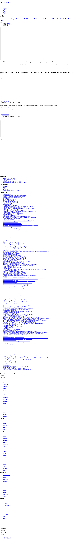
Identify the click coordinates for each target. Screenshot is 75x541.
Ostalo (4, 446)
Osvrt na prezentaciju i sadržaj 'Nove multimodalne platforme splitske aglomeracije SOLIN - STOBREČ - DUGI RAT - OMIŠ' (25, 285)
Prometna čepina (5, 336)
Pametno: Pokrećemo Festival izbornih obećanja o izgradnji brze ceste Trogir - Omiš (17, 311)
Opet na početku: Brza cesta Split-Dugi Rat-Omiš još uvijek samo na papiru (16, 284)
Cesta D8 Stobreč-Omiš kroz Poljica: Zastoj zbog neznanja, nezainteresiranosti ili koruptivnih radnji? (20, 331)
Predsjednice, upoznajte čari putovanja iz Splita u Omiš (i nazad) (14, 299)
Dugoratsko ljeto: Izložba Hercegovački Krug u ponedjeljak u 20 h (14, 182)
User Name (3, 528)
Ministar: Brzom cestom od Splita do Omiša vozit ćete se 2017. (13, 262)
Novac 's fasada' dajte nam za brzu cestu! (10, 215)
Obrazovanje (5, 386)
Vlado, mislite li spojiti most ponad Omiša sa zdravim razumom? (14, 303)
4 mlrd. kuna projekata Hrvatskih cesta (9, 358)
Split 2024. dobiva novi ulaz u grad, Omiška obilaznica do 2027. (14, 356)
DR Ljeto (4, 420)
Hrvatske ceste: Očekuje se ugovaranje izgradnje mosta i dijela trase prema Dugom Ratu (18, 206)
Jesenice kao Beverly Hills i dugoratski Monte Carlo (12, 294)
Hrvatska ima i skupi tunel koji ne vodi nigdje (10, 222)
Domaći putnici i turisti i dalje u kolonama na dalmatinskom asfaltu (14, 272)
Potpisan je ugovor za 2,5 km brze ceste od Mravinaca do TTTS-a (14, 368)
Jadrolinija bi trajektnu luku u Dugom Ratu (10, 205)
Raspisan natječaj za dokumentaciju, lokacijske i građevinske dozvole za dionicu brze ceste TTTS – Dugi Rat (21, 347)
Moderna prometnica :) (7, 194)
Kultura (4, 11)
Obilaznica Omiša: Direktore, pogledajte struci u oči (12, 267)
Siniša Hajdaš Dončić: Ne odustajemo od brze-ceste (12, 255)
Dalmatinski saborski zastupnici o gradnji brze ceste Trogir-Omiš (14, 228)
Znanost (4, 388)
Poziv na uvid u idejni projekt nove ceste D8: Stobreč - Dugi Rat (14, 196)
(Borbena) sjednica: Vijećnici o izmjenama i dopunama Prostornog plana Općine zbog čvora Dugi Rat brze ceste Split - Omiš (24, 269)
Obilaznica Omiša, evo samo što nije (9, 367)
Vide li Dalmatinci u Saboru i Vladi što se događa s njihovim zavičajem (15, 247)
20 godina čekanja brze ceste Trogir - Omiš (10, 249)
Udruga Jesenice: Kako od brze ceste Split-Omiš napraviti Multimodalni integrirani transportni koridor (20, 293)
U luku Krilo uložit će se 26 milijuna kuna (10, 282)
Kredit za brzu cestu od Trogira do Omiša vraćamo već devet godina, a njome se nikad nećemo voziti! (20, 279)
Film (3, 431)
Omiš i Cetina (5, 494)
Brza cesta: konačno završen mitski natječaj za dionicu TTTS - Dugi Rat (15, 350)
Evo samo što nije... (6, 363)
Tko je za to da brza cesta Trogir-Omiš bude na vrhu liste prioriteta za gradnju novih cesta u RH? (19, 217)
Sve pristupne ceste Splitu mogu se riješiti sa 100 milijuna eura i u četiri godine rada (17, 246)
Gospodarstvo (8, 23)
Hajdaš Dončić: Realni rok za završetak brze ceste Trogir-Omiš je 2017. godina (16, 261)
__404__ (4, 188)
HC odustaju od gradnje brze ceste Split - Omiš (11, 214)
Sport (4, 10)
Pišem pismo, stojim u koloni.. (8, 327)
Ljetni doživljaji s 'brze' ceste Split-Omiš (10, 310)
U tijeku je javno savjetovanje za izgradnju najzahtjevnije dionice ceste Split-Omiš (17, 369)
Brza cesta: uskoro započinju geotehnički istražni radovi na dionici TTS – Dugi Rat (17, 359)
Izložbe (4, 442)
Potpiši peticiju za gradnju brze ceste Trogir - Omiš (11, 218)
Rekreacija (5, 468)
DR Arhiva (5, 414)
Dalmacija (4, 496)
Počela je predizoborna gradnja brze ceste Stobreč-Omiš (12, 197)
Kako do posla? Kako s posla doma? (9, 335)
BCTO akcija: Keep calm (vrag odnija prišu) (10, 280)
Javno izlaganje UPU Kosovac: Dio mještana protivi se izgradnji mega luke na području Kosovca (19, 321)
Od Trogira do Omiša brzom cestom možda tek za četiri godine (13, 243)
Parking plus (5, 180)
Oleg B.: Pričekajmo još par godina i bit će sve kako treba (13, 352)
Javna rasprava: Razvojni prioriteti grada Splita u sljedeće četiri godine (15, 258)
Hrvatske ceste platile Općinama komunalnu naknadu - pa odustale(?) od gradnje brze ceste (18, 208)
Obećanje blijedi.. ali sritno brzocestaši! (9, 361)
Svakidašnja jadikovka (6, 328)
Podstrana (4, 520)
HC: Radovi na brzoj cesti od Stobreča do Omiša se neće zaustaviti (14, 207)
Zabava (4, 483)
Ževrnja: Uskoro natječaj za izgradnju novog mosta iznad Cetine (14, 324)
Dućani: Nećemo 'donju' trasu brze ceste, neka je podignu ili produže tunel (15, 273)
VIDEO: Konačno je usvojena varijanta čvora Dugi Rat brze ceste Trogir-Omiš (16, 309)
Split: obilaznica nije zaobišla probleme (9, 199)
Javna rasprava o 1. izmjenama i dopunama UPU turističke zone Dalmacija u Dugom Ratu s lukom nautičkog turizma (23, 333)
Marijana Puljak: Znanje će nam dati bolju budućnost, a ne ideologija (14, 257)
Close (1, 540)
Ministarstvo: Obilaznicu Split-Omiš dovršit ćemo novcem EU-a (14, 256)
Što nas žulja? (5, 276)
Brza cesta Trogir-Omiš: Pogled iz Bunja (10, 237)
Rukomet (4, 453)
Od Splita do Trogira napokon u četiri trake (10, 325)
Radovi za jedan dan (6, 198)
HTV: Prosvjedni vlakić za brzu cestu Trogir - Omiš (12, 233)
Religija (4, 407)
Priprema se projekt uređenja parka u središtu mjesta (12, 226)
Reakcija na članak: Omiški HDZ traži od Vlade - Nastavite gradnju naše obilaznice (17, 339)
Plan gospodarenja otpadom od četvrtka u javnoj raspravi (12, 307)
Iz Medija (4, 412)
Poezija (4, 427)
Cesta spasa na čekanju (7, 204)
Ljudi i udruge (7, 505)
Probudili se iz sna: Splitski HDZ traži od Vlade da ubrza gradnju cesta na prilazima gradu (18, 220)
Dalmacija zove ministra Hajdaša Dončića (10, 252)
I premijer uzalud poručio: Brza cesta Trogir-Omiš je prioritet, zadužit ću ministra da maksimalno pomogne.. (21, 317)
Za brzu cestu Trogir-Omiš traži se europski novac (11, 253)
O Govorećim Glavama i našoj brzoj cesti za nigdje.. (12, 223)
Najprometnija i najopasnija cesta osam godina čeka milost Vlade (14, 210)
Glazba (4, 429)
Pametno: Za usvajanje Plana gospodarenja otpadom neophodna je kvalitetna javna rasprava (18, 308)
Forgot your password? (7, 537)
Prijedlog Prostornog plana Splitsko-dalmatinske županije (12, 242)
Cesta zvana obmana (6, 268)
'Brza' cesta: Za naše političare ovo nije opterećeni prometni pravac (14, 259)
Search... (1, 16)
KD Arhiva (5, 416)
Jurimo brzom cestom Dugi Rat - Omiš (9, 227)
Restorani (4, 477)
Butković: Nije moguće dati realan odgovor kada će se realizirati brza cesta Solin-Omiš (18, 314)
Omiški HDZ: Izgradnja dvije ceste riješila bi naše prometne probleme (15, 315)
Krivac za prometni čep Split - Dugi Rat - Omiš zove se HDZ (13, 337)
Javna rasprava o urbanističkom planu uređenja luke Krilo (13, 271)
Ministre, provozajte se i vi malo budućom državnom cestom (13, 241)
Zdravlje (4, 390)
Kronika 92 (5, 410)
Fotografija (5, 440)
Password (3, 530)
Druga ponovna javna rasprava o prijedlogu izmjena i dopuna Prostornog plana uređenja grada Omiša (20, 225)
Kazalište (4, 436)
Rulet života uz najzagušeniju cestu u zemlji (10, 313)
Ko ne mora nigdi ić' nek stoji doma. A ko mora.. (11, 312)
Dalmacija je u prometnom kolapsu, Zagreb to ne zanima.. (13, 326)
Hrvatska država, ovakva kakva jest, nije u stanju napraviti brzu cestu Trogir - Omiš (17, 277)
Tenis (4, 466)
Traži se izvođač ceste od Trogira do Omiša (10, 202)
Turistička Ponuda (6, 475)
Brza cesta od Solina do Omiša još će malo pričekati (12, 354)
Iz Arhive (6, 514)
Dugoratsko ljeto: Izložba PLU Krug (9, 179)
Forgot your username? (7, 538)
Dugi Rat (4, 487)
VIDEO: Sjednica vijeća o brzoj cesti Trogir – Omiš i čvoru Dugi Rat (15, 295)
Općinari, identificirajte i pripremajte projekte (10, 260)
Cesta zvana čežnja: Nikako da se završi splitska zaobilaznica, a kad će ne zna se (16, 216)
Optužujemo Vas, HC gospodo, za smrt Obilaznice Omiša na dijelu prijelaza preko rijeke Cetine (19, 211)
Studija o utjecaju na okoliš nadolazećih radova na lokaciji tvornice (14, 195)
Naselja (6, 503)
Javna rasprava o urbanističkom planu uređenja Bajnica (12, 290)
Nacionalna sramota (6, 304)
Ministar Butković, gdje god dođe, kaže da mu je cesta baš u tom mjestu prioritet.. (17, 305)
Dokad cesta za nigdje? (7, 238)
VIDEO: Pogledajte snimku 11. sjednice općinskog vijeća (13, 274)
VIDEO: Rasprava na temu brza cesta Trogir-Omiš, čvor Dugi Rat (14, 306)
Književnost (5, 425)
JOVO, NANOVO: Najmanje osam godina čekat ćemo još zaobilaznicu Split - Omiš (17, 283)
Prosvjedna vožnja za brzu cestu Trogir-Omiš (10, 232)
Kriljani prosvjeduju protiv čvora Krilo (9, 343)
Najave (4, 382)
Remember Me (3, 532)
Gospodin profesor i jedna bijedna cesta (9, 266)
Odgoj (4, 392)
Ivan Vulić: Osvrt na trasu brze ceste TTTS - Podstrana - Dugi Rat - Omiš (15, 342)
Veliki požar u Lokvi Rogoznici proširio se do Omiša (12, 181)
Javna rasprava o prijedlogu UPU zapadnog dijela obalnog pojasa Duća (15, 334)
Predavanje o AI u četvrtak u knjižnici (9, 178)
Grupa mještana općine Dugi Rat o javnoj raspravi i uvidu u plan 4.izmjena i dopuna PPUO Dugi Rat (20, 322)
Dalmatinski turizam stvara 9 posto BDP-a (10, 254)
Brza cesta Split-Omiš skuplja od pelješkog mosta (11, 270)
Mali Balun (5, 459)
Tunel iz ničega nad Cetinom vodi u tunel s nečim (11, 250)
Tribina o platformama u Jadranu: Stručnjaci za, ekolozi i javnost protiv (15, 297)
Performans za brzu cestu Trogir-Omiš (9, 245)
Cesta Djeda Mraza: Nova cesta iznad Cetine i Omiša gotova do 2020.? (15, 316)
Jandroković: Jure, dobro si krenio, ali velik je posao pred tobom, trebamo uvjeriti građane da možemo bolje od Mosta (23, 323)
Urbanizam (5, 438)
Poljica (4, 518)
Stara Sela (4, 492)
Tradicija (4, 423)
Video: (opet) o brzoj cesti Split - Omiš (9, 362)
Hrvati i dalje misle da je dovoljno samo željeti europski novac (13, 213)
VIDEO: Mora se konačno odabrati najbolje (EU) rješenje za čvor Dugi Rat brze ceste (17, 296)
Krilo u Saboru (5, 351)
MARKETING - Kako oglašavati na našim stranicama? (12, 190)
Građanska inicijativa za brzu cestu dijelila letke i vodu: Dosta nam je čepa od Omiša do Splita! (19, 281)
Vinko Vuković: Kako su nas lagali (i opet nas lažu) (11, 329)
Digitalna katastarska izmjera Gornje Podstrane (11, 212)
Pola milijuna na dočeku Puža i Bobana (9, 340)
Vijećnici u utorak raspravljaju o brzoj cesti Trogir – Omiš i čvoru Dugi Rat (16, 292)
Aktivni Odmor (5, 479)
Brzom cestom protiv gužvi (7, 203)
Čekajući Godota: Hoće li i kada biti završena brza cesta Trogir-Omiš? (15, 301)
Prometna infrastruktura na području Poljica (10, 330)
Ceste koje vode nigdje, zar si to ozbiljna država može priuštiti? (13, 235)
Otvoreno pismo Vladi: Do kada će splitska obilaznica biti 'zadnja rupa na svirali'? (17, 236)
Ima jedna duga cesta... (7, 365)
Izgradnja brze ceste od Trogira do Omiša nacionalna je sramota (14, 244)
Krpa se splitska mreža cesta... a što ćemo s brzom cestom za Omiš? (14, 348)
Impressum (4, 187)
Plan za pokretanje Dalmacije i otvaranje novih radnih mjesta (13, 239)
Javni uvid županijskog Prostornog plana (10, 240)
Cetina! (4, 364)
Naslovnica (5, 8)
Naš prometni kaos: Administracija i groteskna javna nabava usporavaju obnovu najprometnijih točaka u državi (22, 355)
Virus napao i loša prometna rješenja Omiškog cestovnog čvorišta (14, 349)
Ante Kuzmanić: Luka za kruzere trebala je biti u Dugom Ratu (13, 248)
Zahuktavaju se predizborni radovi (8, 200)
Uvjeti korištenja (5, 186)
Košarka (4, 464)
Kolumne (4, 403)
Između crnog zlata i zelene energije (9, 298)
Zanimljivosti (5, 397)
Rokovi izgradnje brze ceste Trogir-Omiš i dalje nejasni (12, 209)
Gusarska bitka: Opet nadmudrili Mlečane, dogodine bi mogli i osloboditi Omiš (16, 341)
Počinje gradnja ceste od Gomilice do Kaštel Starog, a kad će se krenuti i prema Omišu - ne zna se (20, 264)
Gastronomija (5, 444)
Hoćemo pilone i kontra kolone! (8, 353)
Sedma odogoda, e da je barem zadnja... (9, 360)
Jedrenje (4, 457)
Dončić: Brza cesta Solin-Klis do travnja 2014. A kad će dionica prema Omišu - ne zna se (18, 265)
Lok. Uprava (5, 399)
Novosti (4, 9)
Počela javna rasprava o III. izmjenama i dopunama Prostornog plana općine (16, 300)
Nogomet (4, 451)
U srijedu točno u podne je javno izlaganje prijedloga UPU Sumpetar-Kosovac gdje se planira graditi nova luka (22, 319)
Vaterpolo (4, 455)
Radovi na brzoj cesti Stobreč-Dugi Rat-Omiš (10, 201)
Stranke (4, 405)
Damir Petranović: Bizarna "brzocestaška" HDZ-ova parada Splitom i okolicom (16, 366)
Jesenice (4, 490)
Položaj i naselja (5, 189)
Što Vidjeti (5, 481)
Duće (4, 485)
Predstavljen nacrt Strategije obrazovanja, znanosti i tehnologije (13, 263)
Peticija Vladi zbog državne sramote (9, 219)
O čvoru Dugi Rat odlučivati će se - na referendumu (12, 291)
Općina (4, 13)
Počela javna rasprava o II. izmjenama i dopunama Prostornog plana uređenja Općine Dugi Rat (19, 275)
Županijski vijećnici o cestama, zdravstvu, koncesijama (12, 224)
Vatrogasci (5, 401)
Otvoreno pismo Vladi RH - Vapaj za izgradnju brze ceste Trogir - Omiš (15, 234)
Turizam (4, 12)
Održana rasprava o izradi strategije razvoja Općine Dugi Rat (13, 302)
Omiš (4, 516)
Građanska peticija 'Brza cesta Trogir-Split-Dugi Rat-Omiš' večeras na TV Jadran (17, 221)
